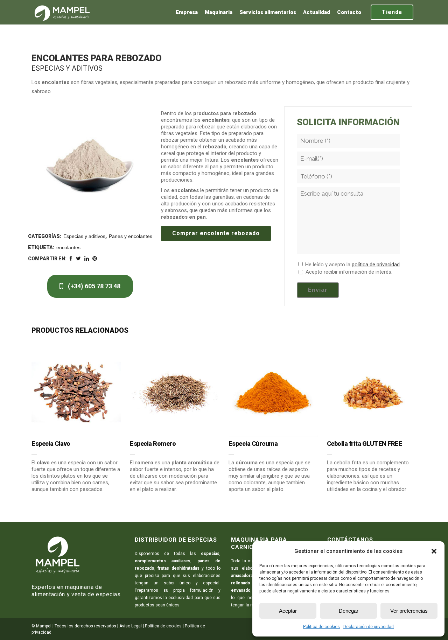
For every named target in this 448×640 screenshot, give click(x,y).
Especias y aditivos (84, 236)
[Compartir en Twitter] (78, 258)
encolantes (68, 247)
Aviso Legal (130, 626)
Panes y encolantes (130, 236)
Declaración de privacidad (368, 626)
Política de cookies (321, 626)
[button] (434, 551)
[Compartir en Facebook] (70, 258)
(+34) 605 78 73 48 (93, 286)
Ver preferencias (409, 611)
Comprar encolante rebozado (216, 233)
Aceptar (288, 611)
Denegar (348, 611)
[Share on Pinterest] (94, 258)
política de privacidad (376, 264)
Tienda (392, 12)
